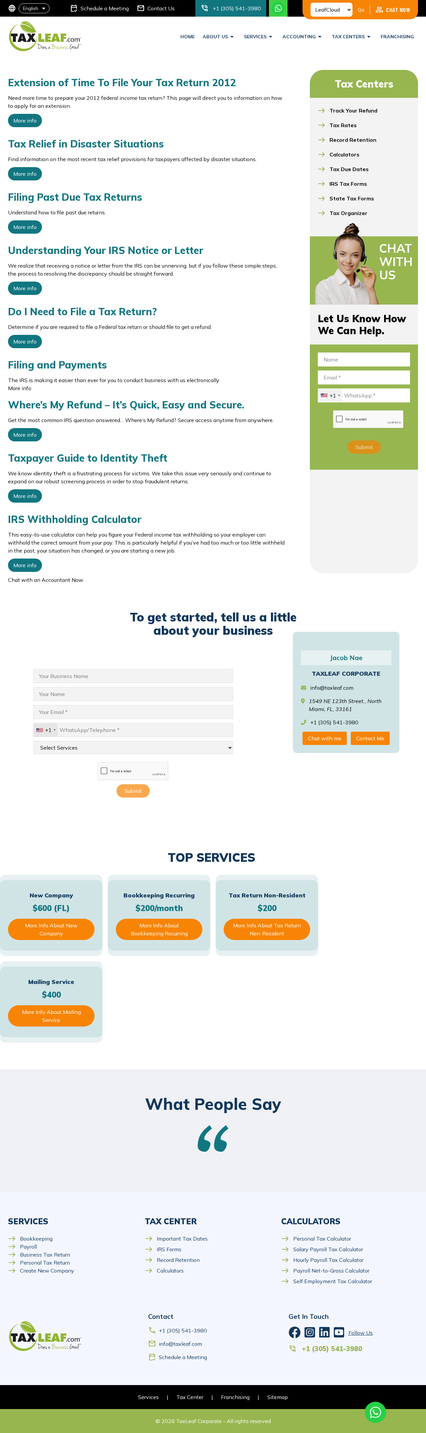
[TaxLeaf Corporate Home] (45, 37)
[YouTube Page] (339, 1332)
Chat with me (324, 738)
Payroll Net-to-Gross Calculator (325, 1271)
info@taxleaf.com (331, 687)
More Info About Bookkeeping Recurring (159, 929)
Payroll (22, 1247)
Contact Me (370, 738)
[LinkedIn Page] (324, 1332)
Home (187, 37)
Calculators (164, 1271)
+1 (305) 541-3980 (177, 1330)
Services (148, 1397)
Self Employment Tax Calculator (326, 1281)
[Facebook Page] (295, 1332)
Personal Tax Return (39, 1263)
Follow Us (360, 1332)
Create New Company (41, 1271)
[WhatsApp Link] (375, 1412)
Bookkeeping (30, 1239)
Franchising (397, 37)
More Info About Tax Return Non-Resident (267, 929)
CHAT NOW (392, 9)
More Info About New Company (51, 929)
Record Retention (172, 1260)
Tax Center (189, 1397)
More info (25, 120)
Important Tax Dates (176, 1239)
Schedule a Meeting (177, 1357)
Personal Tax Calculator (316, 1239)
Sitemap (277, 1397)
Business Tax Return (39, 1255)
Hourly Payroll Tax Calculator (322, 1260)
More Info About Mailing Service (51, 1016)
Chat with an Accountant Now (45, 580)
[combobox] (330, 395)
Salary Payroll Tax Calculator (322, 1249)
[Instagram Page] (310, 1332)
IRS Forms (163, 1249)
